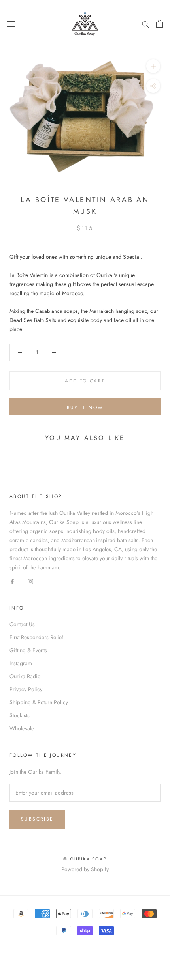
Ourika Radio (25, 676)
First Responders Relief (36, 637)
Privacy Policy (25, 689)
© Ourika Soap (85, 859)
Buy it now (85, 407)
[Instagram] (30, 580)
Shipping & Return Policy (38, 702)
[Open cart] (159, 24)
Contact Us (22, 624)
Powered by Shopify (85, 869)
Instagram (20, 663)
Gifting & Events (28, 650)
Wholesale (21, 728)
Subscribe (37, 819)
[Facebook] (12, 580)
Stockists (19, 715)
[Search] (145, 23)
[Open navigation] (11, 24)
